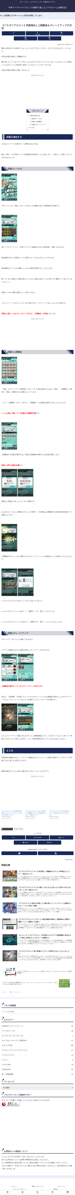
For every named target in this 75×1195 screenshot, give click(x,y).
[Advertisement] (37, 92)
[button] (71, 1012)
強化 (17, 829)
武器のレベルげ (37, 118)
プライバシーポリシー (19, 1189)
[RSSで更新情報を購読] (56, 853)
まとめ (32, 127)
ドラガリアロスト (7, 829)
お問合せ (55, 1189)
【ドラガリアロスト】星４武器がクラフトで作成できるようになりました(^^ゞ (59, 813)
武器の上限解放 (37, 121)
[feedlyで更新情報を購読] (19, 853)
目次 (34, 111)
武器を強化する (35, 115)
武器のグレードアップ (39, 124)
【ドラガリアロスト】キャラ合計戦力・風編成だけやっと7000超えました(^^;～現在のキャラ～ (35, 813)
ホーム (13, 1186)
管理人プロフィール (37, 1186)
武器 (22, 829)
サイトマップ (61, 1186)
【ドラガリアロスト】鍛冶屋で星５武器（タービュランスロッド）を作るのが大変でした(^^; (11, 813)
